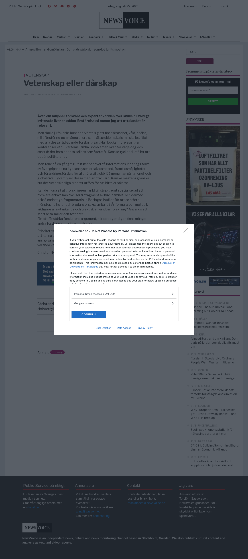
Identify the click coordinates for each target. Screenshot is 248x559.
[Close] (186, 231)
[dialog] (124, 279)
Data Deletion (103, 327)
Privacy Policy (145, 327)
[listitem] (124, 294)
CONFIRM (89, 314)
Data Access (124, 327)
